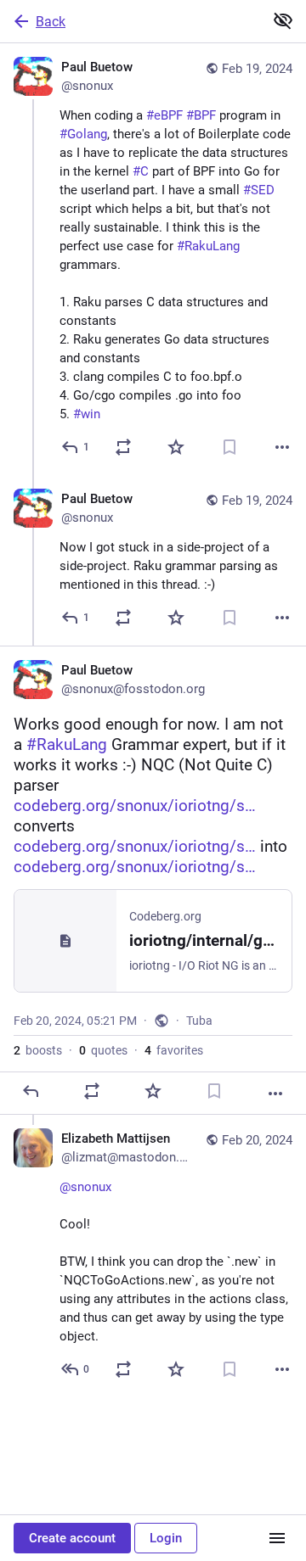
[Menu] (277, 1538)
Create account (72, 1538)
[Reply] (30, 1091)
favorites (173, 1050)
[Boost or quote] (123, 447)
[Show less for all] (283, 20)
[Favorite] (176, 447)
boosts (38, 1050)
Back (50, 22)
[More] (282, 447)
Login (166, 1538)
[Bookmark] (229, 447)
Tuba (199, 1020)
